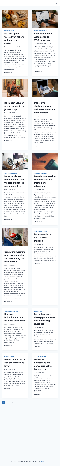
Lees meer (8, 72)
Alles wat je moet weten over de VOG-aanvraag (43, 36)
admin (8, 46)
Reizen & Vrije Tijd (39, 311)
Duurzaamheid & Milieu (40, 231)
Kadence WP (45, 461)
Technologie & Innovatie (41, 100)
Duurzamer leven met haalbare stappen (43, 237)
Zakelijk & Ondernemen (40, 30)
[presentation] (15, 19)
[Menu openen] (56, 3)
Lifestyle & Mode (9, 30)
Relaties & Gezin (8, 249)
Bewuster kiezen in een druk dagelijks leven (14, 362)
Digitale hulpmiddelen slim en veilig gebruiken (14, 317)
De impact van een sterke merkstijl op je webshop (14, 106)
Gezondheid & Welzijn (40, 356)
